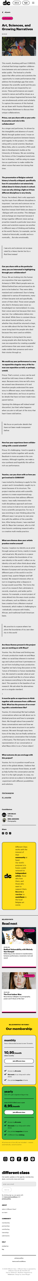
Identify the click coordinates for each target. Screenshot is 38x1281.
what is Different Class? (9, 1209)
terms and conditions (11, 1197)
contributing (5, 1229)
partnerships (6, 1226)
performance (7, 18)
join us (17, 3)
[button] (33, 3)
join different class (19, 1061)
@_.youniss (6, 797)
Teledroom (11, 1274)
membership (6, 1223)
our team (4, 1212)
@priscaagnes (8, 793)
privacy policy (6, 1198)
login (26, 3)
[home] (6, 2)
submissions (6, 1235)
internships (5, 1232)
